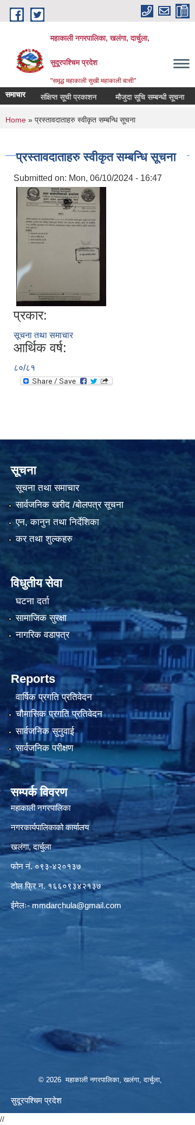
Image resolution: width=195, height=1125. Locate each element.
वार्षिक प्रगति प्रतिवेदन (54, 697)
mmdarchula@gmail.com (76, 905)
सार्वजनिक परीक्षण (44, 748)
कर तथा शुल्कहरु (44, 539)
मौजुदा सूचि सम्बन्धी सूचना (139, 97)
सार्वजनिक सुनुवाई (45, 731)
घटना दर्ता (32, 601)
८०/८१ (24, 367)
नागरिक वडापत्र (42, 635)
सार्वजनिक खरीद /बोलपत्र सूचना (69, 505)
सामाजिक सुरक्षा (41, 618)
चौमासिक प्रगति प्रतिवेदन (59, 714)
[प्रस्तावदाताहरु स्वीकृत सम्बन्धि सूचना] (61, 245)
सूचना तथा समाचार (43, 335)
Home (15, 119)
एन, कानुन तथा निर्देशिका (57, 522)
